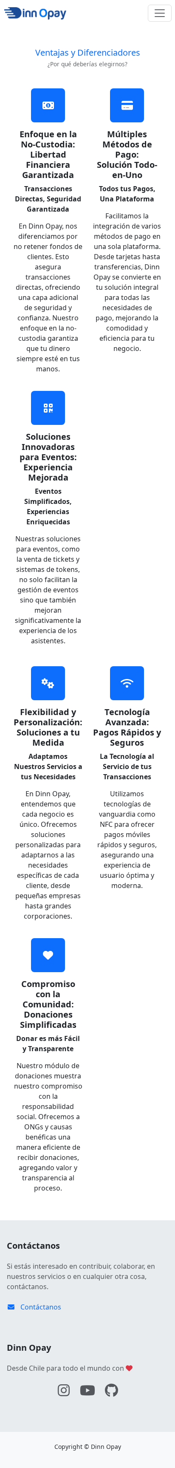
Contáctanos (40, 1307)
